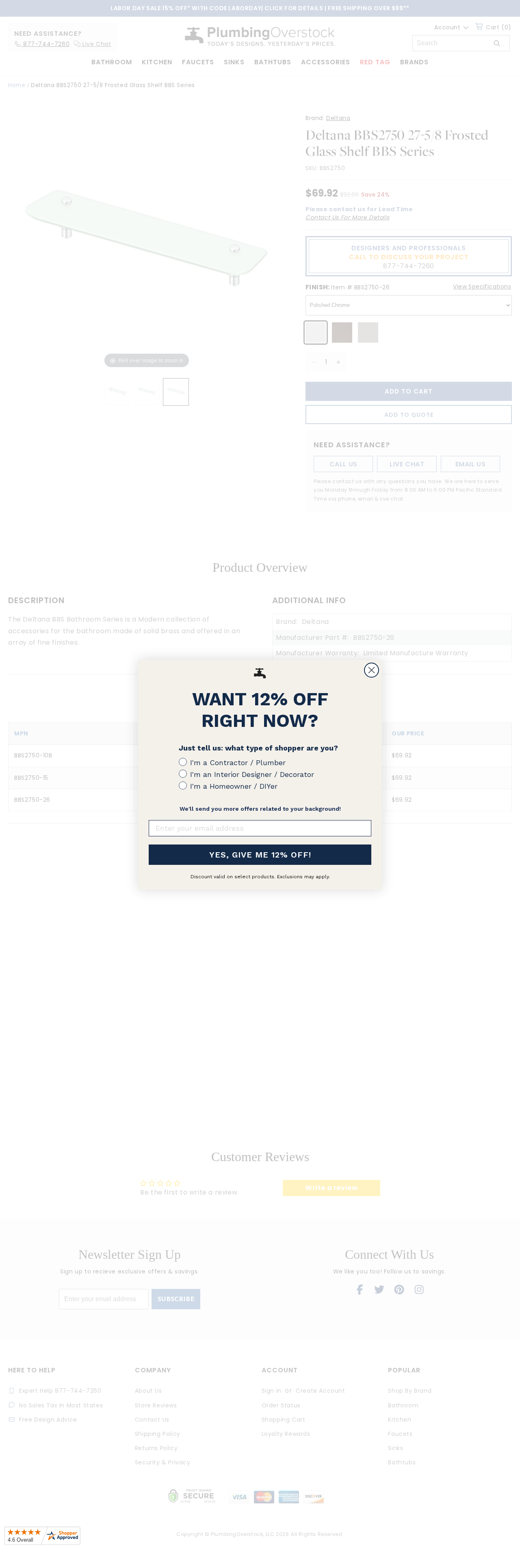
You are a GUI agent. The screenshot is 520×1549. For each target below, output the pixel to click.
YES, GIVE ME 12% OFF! (260, 855)
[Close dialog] (371, 670)
